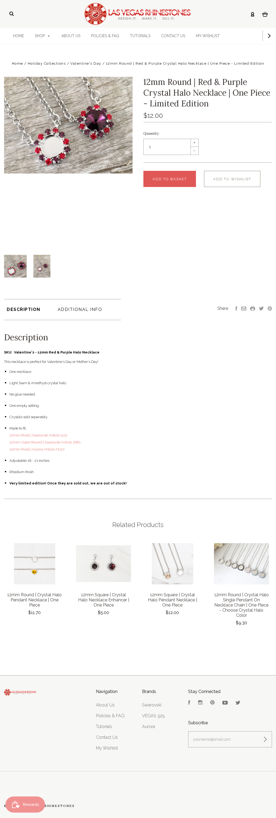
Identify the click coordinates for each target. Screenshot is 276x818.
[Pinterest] (212, 703)
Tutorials (140, 36)
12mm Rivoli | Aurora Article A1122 (37, 449)
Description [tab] (23, 309)
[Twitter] (238, 703)
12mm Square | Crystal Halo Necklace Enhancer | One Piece (103, 600)
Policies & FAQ (105, 36)
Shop (40, 36)
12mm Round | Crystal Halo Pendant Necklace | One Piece (34, 600)
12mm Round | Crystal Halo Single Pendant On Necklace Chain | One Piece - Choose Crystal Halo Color (241, 605)
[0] (265, 14)
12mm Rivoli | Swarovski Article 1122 (38, 435)
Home (18, 36)
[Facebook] (189, 703)
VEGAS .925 (153, 715)
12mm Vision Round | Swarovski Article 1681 (45, 442)
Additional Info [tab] (80, 309)
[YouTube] (225, 703)
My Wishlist (208, 36)
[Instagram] (200, 703)
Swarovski (151, 705)
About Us (70, 36)
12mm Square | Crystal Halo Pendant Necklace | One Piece (172, 600)
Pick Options (34, 627)
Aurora (148, 726)
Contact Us (173, 36)
